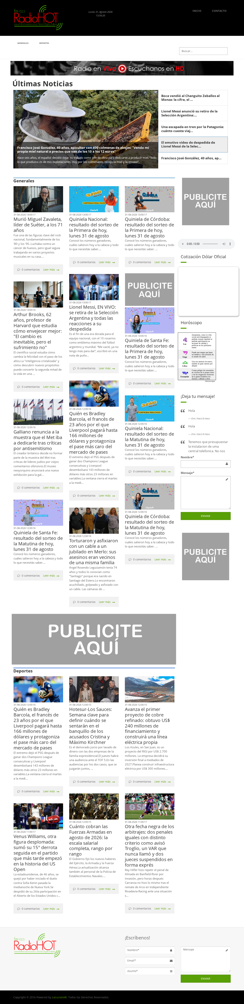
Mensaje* (187, 473)
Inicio (197, 11)
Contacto (219, 11)
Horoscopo (210, 381)
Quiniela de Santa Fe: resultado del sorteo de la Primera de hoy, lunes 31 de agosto (149, 348)
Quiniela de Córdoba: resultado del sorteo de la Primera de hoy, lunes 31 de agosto (149, 227)
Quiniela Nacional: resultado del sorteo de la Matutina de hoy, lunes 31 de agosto (149, 436)
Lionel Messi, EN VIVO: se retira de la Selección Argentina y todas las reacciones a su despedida (93, 318)
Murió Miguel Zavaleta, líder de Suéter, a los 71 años (38, 224)
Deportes (44, 43)
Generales (23, 43)
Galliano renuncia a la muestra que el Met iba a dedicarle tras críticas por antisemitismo (38, 440)
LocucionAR (59, 997)
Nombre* (187, 457)
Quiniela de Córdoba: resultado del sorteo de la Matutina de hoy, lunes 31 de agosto (149, 524)
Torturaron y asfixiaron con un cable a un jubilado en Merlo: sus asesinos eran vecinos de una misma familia (93, 551)
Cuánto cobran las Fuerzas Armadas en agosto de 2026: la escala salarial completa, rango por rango (90, 840)
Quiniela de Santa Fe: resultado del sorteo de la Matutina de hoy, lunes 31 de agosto (38, 540)
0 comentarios (31, 269)
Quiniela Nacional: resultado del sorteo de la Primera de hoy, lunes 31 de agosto (93, 227)
